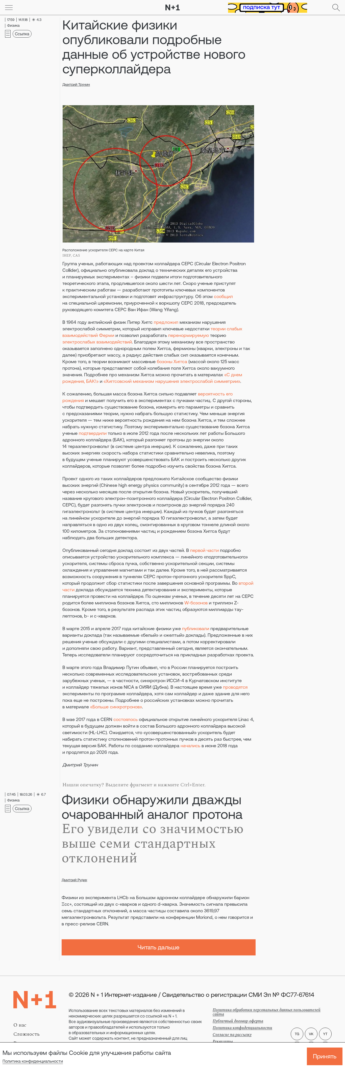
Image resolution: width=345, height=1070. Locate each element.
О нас (20, 1025)
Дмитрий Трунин (76, 85)
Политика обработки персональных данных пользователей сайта (267, 1012)
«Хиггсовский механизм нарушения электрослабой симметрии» (172, 381)
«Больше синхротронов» (116, 706)
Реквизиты (223, 1041)
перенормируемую (188, 335)
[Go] (9, 7)
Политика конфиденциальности (33, 1061)
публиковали (195, 628)
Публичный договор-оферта (238, 1021)
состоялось (125, 719)
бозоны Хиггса (172, 361)
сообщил (223, 296)
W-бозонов (196, 602)
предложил (166, 322)
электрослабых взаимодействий (97, 341)
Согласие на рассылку (232, 1035)
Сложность (26, 1034)
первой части (204, 550)
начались (190, 745)
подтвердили (93, 433)
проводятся (235, 687)
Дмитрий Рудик (74, 880)
